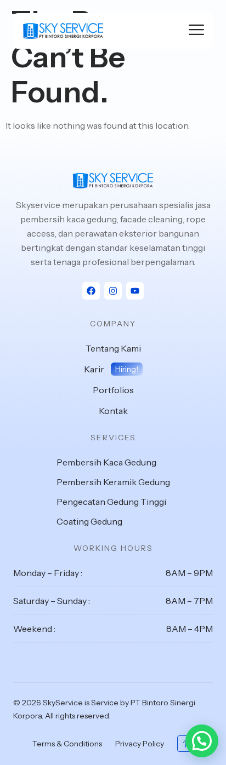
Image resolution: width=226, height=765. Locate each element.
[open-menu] (196, 31)
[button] (201, 740)
